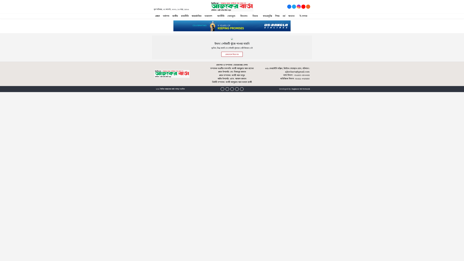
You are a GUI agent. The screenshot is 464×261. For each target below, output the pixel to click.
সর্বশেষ (166, 16)
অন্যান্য (291, 16)
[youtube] (303, 7)
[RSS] (308, 7)
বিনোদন (243, 16)
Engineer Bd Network (301, 89)
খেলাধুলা (231, 16)
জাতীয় (175, 16)
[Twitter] (294, 7)
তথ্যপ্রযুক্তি (267, 16)
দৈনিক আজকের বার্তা (167, 89)
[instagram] (299, 7)
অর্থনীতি (220, 16)
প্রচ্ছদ (157, 16)
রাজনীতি (185, 16)
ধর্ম (284, 16)
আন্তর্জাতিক (197, 16)
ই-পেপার (303, 16)
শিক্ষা (277, 16)
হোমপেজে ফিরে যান (232, 54)
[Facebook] (289, 7)
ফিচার (255, 16)
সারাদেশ (208, 16)
